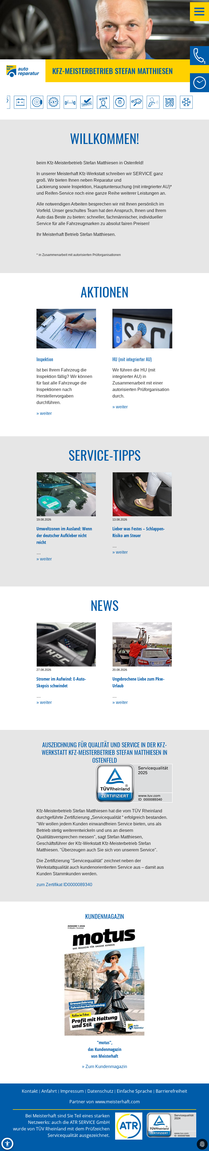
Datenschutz (100, 1091)
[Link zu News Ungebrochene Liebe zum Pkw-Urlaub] (142, 644)
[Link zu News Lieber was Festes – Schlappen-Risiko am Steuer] (142, 494)
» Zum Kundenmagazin (104, 1066)
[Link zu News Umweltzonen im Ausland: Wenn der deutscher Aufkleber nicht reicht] (66, 494)
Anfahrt (49, 1091)
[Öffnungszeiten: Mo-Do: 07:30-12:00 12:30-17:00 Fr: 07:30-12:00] (199, 82)
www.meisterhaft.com (117, 1101)
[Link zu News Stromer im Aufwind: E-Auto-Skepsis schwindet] (66, 644)
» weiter (44, 413)
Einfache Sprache (134, 1091)
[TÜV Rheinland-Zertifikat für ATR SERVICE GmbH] (171, 1124)
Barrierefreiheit (171, 1091)
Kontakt (30, 1091)
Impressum (72, 1091)
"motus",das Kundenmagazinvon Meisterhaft (104, 1049)
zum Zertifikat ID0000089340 (64, 884)
